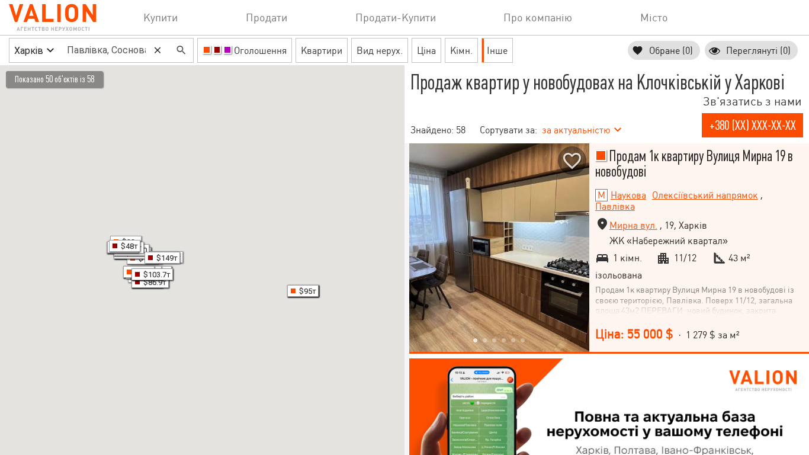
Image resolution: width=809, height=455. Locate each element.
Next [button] (577, 247)
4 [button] (504, 340)
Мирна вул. (633, 225)
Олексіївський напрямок (705, 195)
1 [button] (475, 340)
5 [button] (513, 340)
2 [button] (485, 340)
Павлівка (615, 206)
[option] (499, 247)
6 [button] (523, 340)
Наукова (628, 195)
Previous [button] (421, 247)
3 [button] (494, 340)
